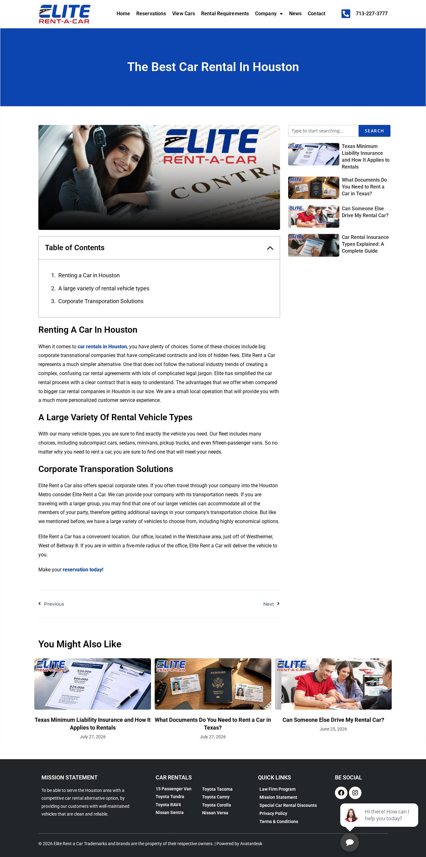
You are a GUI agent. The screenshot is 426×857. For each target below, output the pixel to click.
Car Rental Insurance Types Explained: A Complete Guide (365, 244)
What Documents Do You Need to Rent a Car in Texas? (364, 187)
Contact (316, 14)
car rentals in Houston (102, 347)
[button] (270, 248)
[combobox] (323, 131)
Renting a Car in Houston (89, 275)
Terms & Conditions (278, 821)
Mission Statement (278, 797)
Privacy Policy (273, 813)
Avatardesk (251, 843)
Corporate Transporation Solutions (100, 301)
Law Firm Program (277, 789)
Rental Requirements (225, 14)
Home (123, 14)
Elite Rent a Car (68, 843)
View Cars (183, 14)
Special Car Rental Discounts (288, 805)
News (295, 14)
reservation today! (83, 570)
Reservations (151, 14)
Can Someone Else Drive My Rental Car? (333, 720)
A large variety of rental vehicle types (103, 288)
